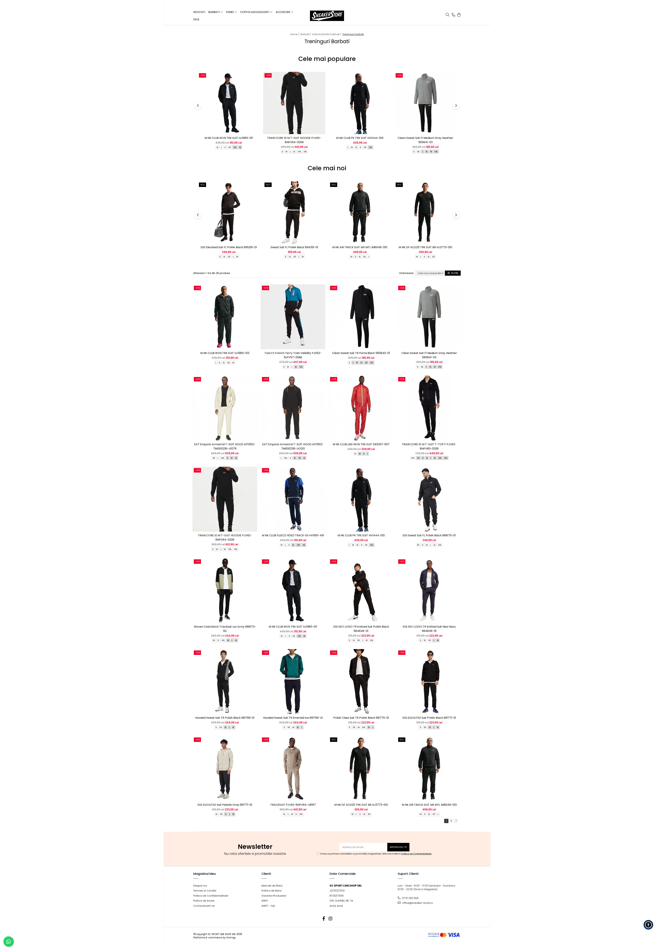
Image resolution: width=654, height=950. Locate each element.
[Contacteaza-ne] (453, 15)
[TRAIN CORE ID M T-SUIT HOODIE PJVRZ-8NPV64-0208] (294, 103)
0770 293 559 (409, 898)
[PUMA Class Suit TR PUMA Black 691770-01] (361, 681)
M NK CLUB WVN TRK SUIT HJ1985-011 (229, 138)
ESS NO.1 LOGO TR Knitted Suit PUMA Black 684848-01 (361, 629)
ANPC (264, 900)
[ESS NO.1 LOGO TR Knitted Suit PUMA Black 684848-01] (361, 590)
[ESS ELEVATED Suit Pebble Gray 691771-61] (224, 768)
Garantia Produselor (273, 895)
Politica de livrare (203, 900)
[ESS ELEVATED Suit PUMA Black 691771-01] (429, 681)
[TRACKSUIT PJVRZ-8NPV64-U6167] (293, 768)
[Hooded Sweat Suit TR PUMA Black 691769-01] (224, 681)
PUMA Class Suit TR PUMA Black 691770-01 (361, 718)
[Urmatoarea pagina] (456, 821)
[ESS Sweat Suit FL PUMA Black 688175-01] (429, 499)
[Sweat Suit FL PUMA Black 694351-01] (294, 212)
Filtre (454, 273)
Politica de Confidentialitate (416, 853)
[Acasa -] (327, 16)
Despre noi (200, 885)
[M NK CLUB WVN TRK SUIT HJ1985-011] (229, 103)
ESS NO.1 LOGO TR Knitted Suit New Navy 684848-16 (429, 629)
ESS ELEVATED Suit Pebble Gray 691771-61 (225, 805)
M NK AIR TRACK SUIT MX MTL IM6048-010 (359, 247)
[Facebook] (324, 919)
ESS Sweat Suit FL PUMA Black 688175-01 (429, 535)
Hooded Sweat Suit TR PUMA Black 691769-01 (224, 718)
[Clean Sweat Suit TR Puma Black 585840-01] (361, 316)
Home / (295, 34)
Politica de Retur (271, 890)
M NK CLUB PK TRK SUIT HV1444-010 (359, 138)
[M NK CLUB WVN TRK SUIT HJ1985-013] (224, 316)
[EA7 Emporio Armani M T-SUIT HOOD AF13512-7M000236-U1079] (224, 408)
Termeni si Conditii (204, 890)
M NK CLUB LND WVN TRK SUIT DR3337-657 (361, 444)
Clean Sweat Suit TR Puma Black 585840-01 (361, 353)
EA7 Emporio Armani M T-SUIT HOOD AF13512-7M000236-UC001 (293, 446)
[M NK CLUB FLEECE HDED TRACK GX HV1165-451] (293, 499)
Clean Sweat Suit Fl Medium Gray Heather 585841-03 (425, 140)
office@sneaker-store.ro (417, 903)
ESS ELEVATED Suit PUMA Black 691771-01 (429, 718)
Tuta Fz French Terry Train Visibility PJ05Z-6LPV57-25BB (293, 355)
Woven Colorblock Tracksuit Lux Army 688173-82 (225, 629)
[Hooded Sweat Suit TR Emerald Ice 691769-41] (293, 681)
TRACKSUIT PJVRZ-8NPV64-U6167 (293, 805)
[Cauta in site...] (447, 15)
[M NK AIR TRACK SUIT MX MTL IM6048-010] (360, 212)
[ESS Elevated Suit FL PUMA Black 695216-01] (229, 212)
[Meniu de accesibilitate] (648, 925)
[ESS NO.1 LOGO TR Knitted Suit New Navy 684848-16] (429, 590)
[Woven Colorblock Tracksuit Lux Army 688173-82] (224, 590)
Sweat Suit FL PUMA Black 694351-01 (294, 247)
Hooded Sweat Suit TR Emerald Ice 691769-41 (293, 718)
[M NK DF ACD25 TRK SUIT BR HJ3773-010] (425, 212)
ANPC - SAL (268, 906)
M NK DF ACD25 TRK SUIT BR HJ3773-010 (425, 247)
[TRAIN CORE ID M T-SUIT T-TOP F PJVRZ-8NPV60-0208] (429, 408)
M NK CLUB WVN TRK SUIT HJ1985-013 (224, 353)
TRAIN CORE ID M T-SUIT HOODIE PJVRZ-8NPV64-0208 (294, 140)
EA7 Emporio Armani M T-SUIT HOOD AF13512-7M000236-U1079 (224, 446)
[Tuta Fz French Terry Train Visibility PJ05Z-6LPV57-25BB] (293, 316)
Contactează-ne (204, 906)
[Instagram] (330, 919)
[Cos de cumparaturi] (459, 15)
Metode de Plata (271, 885)
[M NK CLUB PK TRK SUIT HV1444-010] (360, 103)
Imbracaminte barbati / (327, 34)
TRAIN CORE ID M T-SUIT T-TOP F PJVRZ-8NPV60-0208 (429, 446)
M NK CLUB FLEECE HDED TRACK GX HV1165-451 (293, 535)
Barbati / (306, 34)
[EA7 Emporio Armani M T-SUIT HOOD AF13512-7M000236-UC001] (293, 408)
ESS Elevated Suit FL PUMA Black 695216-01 (229, 247)
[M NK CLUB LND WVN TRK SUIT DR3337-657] (361, 408)
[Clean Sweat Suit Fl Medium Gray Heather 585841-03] (425, 103)
